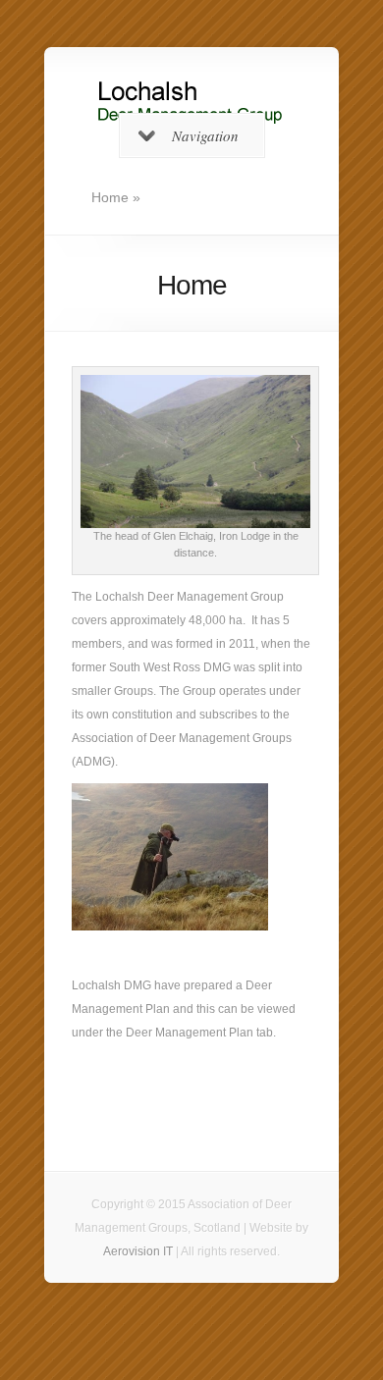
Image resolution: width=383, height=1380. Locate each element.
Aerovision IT (138, 1251)
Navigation (205, 135)
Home (110, 197)
